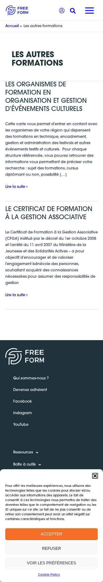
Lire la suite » (16, 186)
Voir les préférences (51, 563)
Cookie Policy (49, 574)
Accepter (51, 534)
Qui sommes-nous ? (31, 378)
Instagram (22, 413)
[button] (95, 475)
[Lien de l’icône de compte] (62, 10)
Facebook (22, 402)
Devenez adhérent (30, 390)
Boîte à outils (24, 465)
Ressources (23, 452)
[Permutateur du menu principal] (89, 10)
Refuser (51, 548)
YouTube (21, 425)
